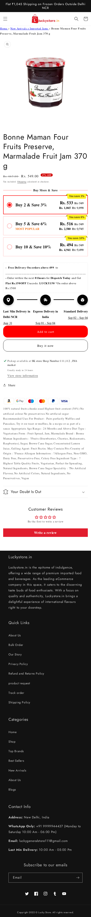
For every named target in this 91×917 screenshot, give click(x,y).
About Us (14, 635)
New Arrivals (17, 770)
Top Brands (16, 751)
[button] (5, 19)
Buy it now (45, 345)
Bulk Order (15, 645)
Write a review (45, 532)
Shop (11, 741)
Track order (16, 693)
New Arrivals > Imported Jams (29, 28)
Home (4, 28)
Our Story (15, 654)
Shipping (21, 181)
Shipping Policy (19, 702)
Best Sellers (16, 761)
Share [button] (11, 385)
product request (19, 683)
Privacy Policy (18, 664)
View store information (22, 376)
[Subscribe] (77, 878)
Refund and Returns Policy (26, 673)
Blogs (12, 789)
